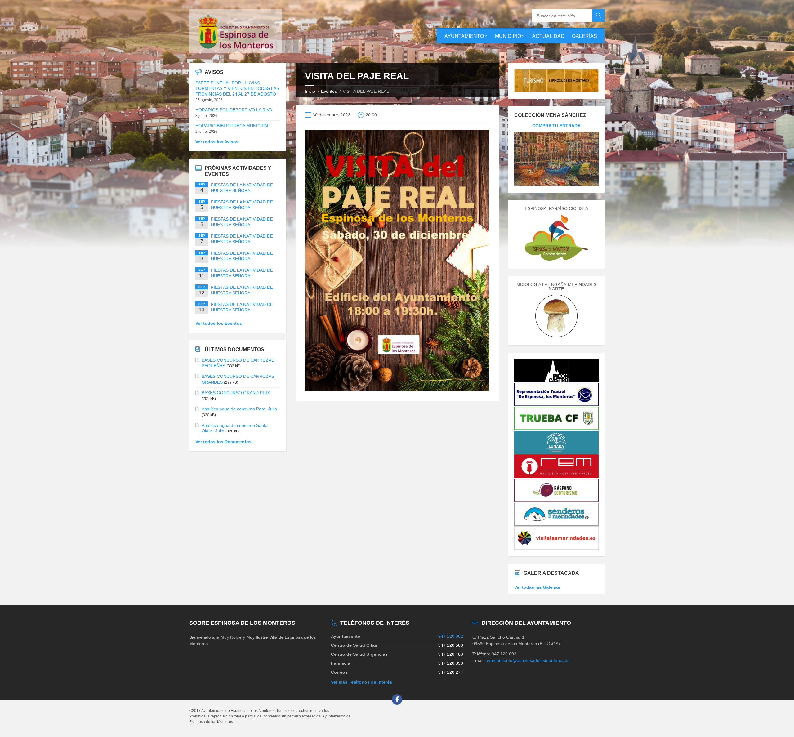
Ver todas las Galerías (537, 587)
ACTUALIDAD (548, 36)
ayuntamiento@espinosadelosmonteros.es (527, 660)
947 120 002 (450, 636)
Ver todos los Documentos (223, 441)
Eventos (329, 91)
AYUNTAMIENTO (464, 36)
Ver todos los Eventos (218, 323)
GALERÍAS (584, 36)
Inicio (310, 91)
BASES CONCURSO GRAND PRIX (236, 392)
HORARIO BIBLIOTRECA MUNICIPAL (232, 125)
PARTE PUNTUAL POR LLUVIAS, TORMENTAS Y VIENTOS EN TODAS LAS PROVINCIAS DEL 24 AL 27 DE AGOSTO (237, 88)
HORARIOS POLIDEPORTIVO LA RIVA (233, 109)
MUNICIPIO (508, 36)
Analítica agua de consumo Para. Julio (239, 408)
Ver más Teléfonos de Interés (361, 682)
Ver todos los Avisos (217, 141)
